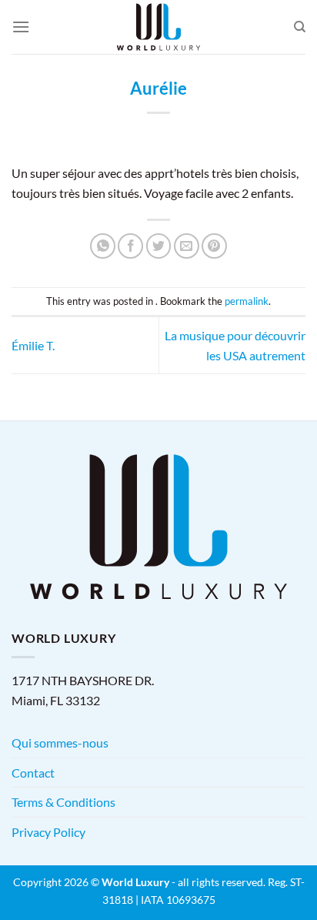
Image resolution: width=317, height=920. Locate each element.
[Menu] (21, 26)
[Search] (299, 27)
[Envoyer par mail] (186, 246)
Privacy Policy (48, 832)
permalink (247, 301)
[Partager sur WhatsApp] (102, 246)
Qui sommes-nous (60, 742)
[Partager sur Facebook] (130, 246)
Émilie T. (33, 345)
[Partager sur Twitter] (159, 246)
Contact (33, 772)
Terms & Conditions (63, 802)
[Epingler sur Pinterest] (214, 246)
